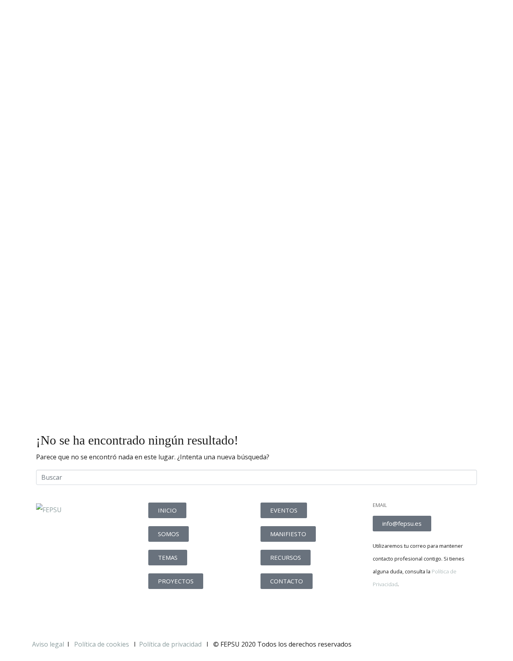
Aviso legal (48, 644)
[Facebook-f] (383, 612)
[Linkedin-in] (426, 612)
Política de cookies (102, 644)
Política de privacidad (170, 644)
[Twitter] (404, 612)
